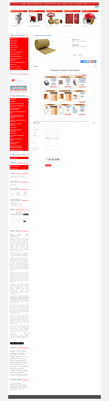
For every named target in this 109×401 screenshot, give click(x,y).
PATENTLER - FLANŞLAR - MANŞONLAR (16, 130)
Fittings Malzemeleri (37, 3)
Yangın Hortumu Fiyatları (16, 69)
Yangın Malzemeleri (15, 166)
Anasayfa (23, 3)
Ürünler (29, 3)
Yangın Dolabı (13, 38)
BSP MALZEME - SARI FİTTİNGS (17, 106)
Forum (59, 3)
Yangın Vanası (13, 45)
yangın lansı (25, 356)
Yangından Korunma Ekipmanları (15, 59)
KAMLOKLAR (13, 133)
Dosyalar (64, 3)
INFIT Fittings (13, 127)
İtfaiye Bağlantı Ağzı (15, 54)
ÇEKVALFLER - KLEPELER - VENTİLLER (16, 124)
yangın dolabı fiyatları (17, 362)
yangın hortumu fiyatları (19, 363)
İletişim (85, 3)
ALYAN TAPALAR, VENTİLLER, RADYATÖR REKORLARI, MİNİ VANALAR (17, 117)
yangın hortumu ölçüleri (19, 371)
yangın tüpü (21, 360)
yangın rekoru (16, 358)
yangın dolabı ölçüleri (17, 369)
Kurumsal (53, 3)
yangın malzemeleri (18, 351)
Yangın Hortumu (14, 47)
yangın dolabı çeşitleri (19, 374)
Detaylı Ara (19, 80)
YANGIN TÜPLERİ (16, 234)
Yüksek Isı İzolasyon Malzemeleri (18, 62)
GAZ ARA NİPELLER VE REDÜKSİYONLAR (15, 108)
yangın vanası (15, 356)
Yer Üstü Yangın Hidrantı (16, 52)
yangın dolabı (17, 353)
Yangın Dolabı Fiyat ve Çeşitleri (18, 176)
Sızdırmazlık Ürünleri (15, 66)
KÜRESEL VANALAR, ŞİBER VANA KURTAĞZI (17, 121)
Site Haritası (13, 184)
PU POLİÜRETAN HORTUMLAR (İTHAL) (17, 136)
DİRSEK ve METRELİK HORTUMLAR (15, 143)
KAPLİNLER (12, 101)
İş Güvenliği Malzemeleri (16, 56)
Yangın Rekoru (13, 41)
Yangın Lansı (13, 49)
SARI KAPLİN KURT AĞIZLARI (17, 103)
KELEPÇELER (13, 99)
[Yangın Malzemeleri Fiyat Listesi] (18, 92)
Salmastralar (46, 3)
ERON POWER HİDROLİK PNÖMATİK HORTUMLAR (16, 146)
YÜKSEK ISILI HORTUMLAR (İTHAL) (16, 139)
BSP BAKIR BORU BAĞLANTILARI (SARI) (18, 112)
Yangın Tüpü (13, 43)
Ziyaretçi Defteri (78, 3)
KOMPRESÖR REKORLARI (16, 149)
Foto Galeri (70, 3)
